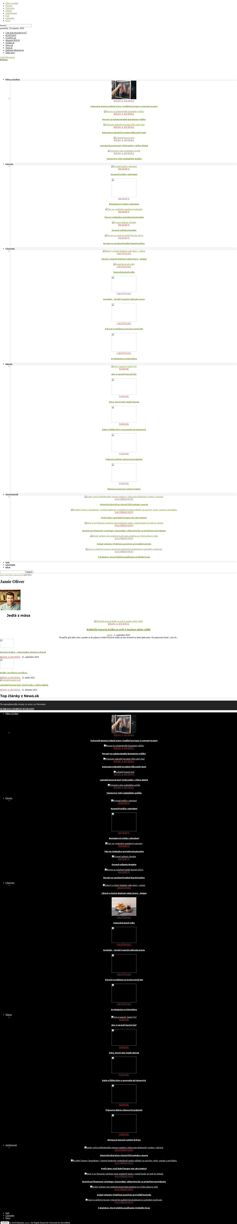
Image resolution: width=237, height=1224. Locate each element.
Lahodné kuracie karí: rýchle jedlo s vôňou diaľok (124, 145)
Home (2, 575)
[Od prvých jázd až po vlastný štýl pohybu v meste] (123, 497)
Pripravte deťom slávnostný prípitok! (124, 459)
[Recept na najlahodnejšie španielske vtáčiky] (124, 111)
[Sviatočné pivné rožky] (124, 264)
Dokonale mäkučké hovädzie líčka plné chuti (124, 132)
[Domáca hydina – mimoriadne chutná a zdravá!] (7, 647)
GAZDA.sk (10, 38)
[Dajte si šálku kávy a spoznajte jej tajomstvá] (124, 421)
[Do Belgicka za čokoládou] (124, 351)
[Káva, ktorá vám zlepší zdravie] (124, 394)
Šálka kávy (10, 53)
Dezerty (8, 6)
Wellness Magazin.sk (14, 50)
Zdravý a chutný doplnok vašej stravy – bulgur (124, 259)
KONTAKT (10, 35)
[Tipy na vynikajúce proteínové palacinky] (124, 209)
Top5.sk (8, 48)
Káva (7, 21)
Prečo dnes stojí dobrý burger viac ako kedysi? (124, 517)
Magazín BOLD (12, 40)
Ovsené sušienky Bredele (124, 230)
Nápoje (8, 11)
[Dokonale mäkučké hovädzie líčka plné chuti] (124, 124)
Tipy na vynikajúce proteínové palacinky (124, 217)
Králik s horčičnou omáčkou (13, 672)
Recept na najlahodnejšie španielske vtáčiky (124, 119)
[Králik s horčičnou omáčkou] (7, 668)
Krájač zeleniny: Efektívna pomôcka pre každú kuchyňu (124, 544)
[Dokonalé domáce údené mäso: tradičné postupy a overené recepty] (124, 98)
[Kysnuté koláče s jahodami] (124, 166)
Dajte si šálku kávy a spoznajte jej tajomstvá (124, 429)
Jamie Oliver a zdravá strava (14, 575)
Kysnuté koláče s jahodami (124, 174)
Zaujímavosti (11, 13)
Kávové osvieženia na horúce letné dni (124, 328)
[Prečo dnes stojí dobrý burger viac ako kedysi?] (124, 510)
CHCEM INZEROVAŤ (16, 33)
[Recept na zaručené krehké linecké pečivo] (124, 235)
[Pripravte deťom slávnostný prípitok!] (124, 451)
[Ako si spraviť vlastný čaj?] (124, 366)
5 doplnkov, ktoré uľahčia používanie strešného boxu (124, 557)
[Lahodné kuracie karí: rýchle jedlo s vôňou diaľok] (124, 138)
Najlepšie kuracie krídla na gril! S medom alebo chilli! (119, 629)
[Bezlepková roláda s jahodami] (124, 196)
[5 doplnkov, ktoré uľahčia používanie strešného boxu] (124, 549)
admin (109, 635)
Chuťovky (10, 8)
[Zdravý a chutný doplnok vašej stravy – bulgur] (124, 251)
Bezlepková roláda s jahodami (124, 204)
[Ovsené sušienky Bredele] (124, 222)
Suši (7, 16)
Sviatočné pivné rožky (124, 272)
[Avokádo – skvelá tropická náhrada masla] (124, 291)
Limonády (9, 18)
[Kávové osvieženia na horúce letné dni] (124, 321)
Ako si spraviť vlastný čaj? (124, 374)
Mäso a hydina (11, 3)
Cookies (5, 1223)
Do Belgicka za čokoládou (124, 358)
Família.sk (9, 43)
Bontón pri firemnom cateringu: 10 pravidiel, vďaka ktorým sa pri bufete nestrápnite (124, 530)
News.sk (9, 45)
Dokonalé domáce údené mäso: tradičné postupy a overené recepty (124, 106)
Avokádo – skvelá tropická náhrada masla (124, 299)
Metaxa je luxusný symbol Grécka (124, 489)
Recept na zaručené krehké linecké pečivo (124, 243)
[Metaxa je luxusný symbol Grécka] (124, 481)
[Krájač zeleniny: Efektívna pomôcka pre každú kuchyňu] (124, 536)
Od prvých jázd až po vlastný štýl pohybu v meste (124, 504)
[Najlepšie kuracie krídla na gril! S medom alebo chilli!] (118, 621)
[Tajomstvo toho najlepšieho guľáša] (124, 151)
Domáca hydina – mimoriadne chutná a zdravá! (23, 652)
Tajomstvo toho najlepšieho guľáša (124, 158)
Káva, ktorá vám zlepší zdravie (124, 401)
